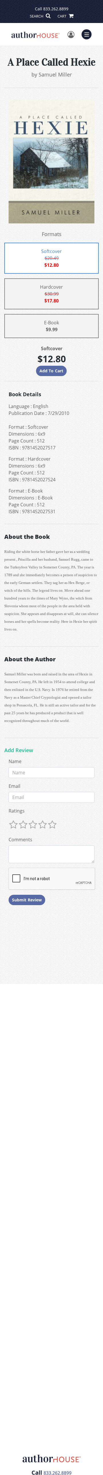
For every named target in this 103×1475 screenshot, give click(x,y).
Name (15, 761)
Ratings (17, 811)
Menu (88, 33)
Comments (20, 839)
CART (62, 16)
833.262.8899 (55, 9)
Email (14, 786)
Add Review (18, 750)
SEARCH (37, 16)
